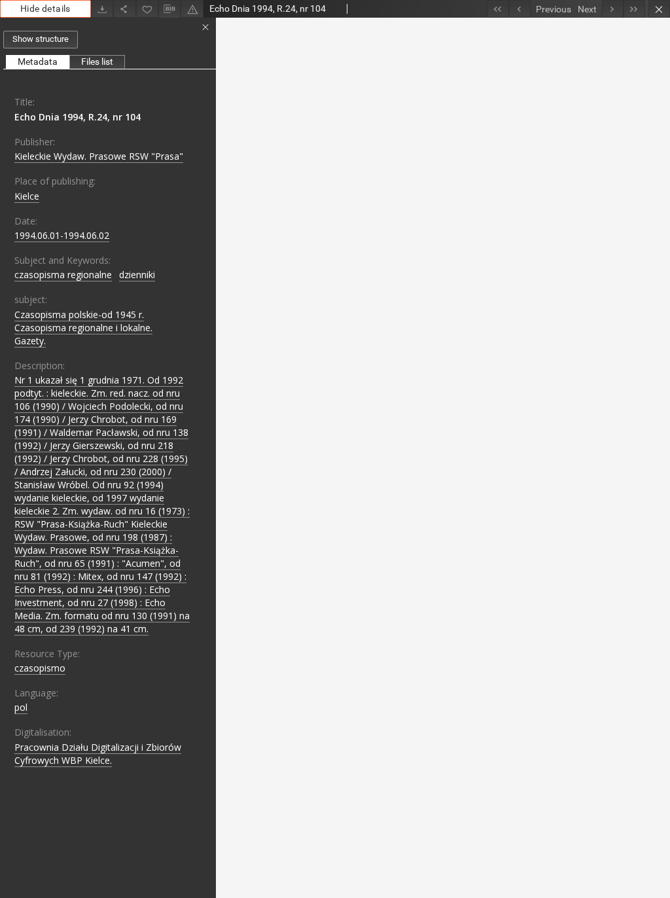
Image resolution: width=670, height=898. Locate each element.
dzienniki (137, 274)
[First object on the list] (498, 9)
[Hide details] (205, 27)
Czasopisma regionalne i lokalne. (83, 327)
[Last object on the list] (634, 9)
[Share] (124, 9)
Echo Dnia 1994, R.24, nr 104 (77, 117)
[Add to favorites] (147, 9)
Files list (97, 61)
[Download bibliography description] (169, 9)
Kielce (26, 196)
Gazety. (30, 340)
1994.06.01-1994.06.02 (61, 235)
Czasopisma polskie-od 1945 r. (79, 314)
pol (20, 707)
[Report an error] (192, 9)
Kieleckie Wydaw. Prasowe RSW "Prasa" (98, 156)
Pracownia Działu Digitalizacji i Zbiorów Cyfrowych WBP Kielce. (97, 753)
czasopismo (39, 668)
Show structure (40, 39)
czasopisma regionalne (63, 274)
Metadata (38, 61)
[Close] (659, 9)
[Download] (102, 9)
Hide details (45, 8)
